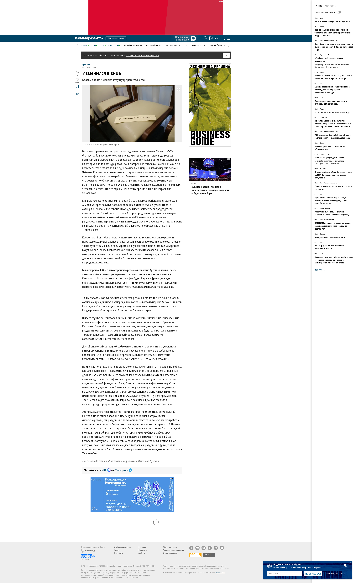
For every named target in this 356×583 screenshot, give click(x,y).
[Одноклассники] (210, 548)
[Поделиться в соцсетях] (77, 94)
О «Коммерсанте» (122, 547)
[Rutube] (216, 548)
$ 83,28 (84, 45)
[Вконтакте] (197, 548)
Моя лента (330, 5)
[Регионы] (205, 38)
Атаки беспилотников (133, 45)
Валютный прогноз (173, 45)
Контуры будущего (217, 45)
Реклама (142, 547)
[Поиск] (223, 38)
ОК (226, 55)
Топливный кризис (153, 45)
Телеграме (121, 470)
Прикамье (86, 64)
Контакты (118, 553)
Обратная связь (170, 547)
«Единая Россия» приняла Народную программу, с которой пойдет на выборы (210, 190)
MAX (104, 470)
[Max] (222, 548)
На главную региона (116, 38)
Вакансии (143, 550)
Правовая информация (173, 550)
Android (142, 553)
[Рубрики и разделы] (229, 38)
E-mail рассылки (170, 553)
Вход (217, 38)
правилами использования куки (142, 55)
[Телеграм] (191, 548)
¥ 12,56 (101, 45)
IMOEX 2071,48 (113, 45)
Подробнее (220, 572)
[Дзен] (204, 548)
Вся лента (320, 269)
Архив (116, 550)
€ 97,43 (93, 45)
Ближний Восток (199, 45)
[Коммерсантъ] (89, 38)
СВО (186, 45)
